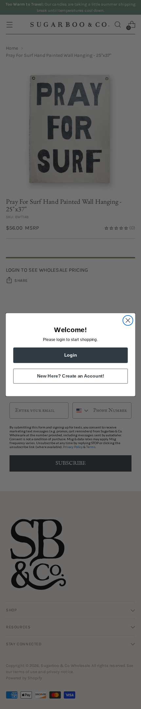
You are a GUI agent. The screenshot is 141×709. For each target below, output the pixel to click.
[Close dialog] (128, 320)
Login (70, 354)
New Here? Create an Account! (70, 375)
